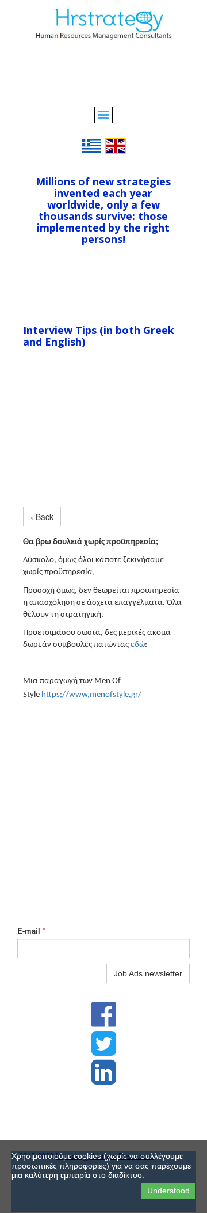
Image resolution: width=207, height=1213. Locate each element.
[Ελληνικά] (91, 144)
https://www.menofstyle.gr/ (91, 695)
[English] (115, 144)
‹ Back (41, 516)
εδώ (138, 644)
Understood (168, 1190)
